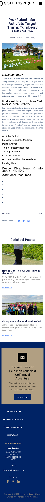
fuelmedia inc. (32, 497)
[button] (18, 220)
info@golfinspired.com (13, 470)
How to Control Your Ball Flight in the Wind (21, 272)
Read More (7, 287)
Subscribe (22, 397)
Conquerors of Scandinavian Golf (21, 321)
